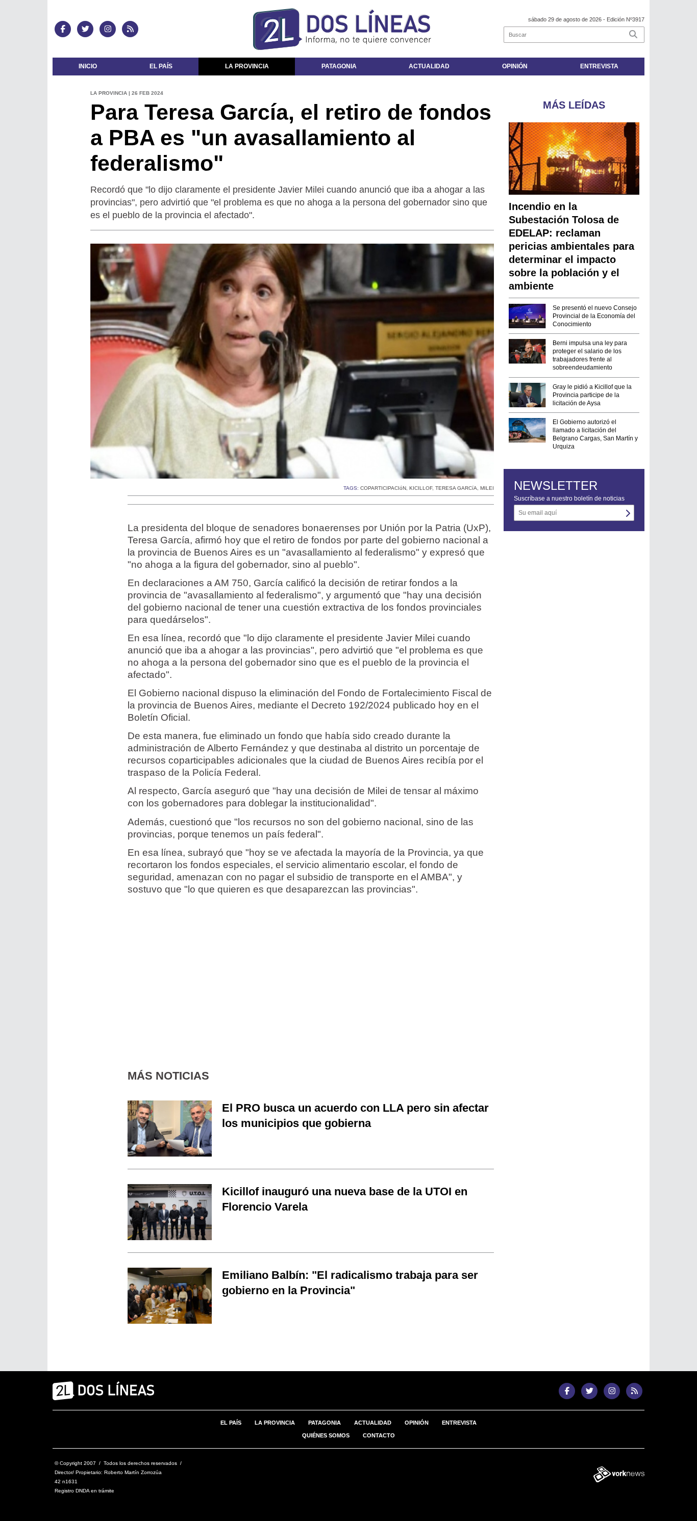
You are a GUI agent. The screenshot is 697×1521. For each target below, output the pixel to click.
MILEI (487, 488)
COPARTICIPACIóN (383, 488)
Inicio (88, 66)
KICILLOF (420, 488)
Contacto (379, 1435)
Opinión (515, 66)
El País (161, 66)
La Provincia (247, 66)
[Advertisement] (311, 974)
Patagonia (339, 66)
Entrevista (599, 66)
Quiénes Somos (326, 1435)
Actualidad (429, 66)
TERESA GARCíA (456, 488)
